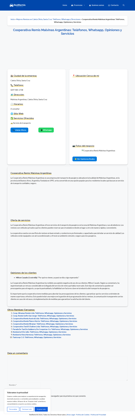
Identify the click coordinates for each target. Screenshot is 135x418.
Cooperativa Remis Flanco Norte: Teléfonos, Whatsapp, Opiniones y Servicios (45, 321)
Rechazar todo (27, 409)
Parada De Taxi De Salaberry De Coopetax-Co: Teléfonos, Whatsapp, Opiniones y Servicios (50, 329)
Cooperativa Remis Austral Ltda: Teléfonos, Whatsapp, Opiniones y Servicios (44, 318)
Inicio (65, 5)
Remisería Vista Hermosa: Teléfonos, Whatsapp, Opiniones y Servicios (42, 335)
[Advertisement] (67, 51)
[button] (124, 5)
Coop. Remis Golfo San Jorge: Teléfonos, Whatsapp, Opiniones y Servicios (43, 316)
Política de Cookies (83, 415)
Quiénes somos (98, 5)
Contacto (115, 5)
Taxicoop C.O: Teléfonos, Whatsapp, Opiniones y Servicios (37, 337)
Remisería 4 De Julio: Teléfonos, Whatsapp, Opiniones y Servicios (39, 332)
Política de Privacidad (98, 415)
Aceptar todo (41, 409)
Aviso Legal (71, 415)
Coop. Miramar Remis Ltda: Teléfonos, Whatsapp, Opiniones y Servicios (42, 313)
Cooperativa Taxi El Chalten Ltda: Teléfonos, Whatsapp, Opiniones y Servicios (45, 326)
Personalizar (13, 409)
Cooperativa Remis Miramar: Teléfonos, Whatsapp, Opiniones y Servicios (43, 324)
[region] (27, 401)
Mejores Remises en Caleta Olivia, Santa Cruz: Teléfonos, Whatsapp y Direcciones (48, 19)
